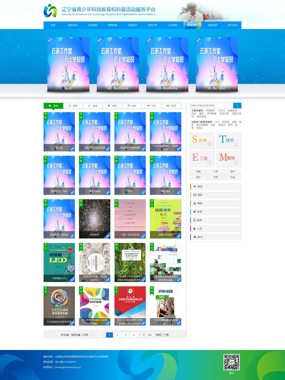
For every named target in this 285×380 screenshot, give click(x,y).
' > (65, 64)
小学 (215, 171)
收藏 (94, 106)
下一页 (142, 335)
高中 (198, 177)
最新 (55, 106)
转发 (134, 106)
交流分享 (152, 25)
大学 (215, 177)
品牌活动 (72, 25)
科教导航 (192, 25)
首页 (53, 25)
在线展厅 (132, 25)
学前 (198, 171)
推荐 (75, 106)
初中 (232, 171)
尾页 (150, 335)
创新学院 (212, 25)
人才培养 (172, 25)
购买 (173, 106)
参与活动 (232, 25)
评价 (114, 106)
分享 (153, 106)
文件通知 (92, 25)
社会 (232, 177)
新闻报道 (112, 25)
